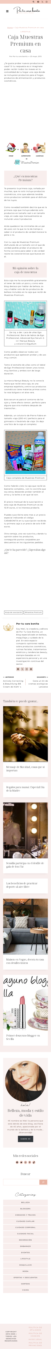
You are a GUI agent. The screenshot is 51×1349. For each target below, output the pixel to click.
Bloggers (25, 1209)
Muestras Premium (33, 612)
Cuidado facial (25, 1234)
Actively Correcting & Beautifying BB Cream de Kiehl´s (13, 682)
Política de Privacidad (35, 1344)
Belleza (25, 1202)
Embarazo (25, 1246)
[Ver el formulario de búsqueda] (33, 1)
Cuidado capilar (25, 1221)
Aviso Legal (35, 1339)
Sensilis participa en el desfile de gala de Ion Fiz (25, 864)
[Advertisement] (25, 112)
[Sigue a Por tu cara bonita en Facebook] (18, 669)
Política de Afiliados (35, 1328)
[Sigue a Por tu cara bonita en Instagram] (27, 669)
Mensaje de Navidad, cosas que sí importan (25, 768)
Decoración (25, 1240)
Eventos (25, 1252)
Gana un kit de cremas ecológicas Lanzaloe (38, 682)
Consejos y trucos (25, 1215)
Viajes (25, 1290)
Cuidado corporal (25, 1227)
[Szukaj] (43, 1182)
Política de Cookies (35, 1334)
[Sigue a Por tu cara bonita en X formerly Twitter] (22, 669)
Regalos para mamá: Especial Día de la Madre (25, 788)
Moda (26, 1271)
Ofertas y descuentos (26, 1277)
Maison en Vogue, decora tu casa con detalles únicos (25, 961)
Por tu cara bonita (20, 56)
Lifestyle (25, 32)
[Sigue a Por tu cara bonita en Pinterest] (31, 669)
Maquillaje (25, 1265)
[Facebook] (38, 2)
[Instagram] (46, 2)
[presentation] (25, 734)
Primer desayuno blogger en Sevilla (23, 1037)
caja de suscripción (13, 612)
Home (10, 28)
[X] (42, 2)
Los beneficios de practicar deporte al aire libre (22, 885)
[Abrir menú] (7, 11)
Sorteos (25, 1284)
